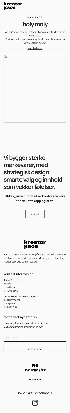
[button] (63, 6)
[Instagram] (35, 403)
